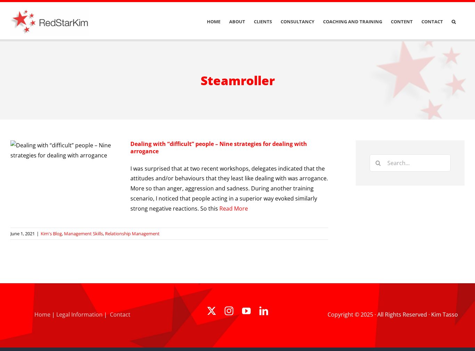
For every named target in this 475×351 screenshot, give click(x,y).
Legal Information (79, 314)
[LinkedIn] (264, 311)
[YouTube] (246, 311)
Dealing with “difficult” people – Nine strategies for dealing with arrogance (218, 147)
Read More (233, 208)
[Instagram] (229, 311)
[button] (454, 21)
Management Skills (83, 233)
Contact (120, 314)
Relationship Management (132, 233)
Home (42, 314)
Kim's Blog (51, 233)
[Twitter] (211, 311)
